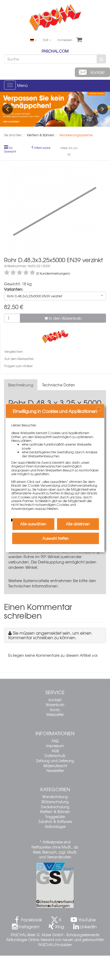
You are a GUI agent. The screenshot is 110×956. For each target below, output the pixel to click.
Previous (7, 109)
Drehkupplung (51, 562)
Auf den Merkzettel (18, 358)
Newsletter (55, 770)
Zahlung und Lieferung (55, 760)
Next (102, 109)
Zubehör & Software (55, 821)
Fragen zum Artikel (18, 365)
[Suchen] (101, 58)
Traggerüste (55, 816)
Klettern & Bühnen (55, 811)
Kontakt (55, 699)
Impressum (55, 745)
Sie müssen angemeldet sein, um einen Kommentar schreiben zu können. (50, 635)
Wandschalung (55, 796)
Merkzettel (55, 714)
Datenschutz (55, 755)
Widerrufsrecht (55, 765)
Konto (55, 709)
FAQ (55, 740)
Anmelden (64, 40)
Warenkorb (55, 704)
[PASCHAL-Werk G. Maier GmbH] (55, 335)
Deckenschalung (55, 806)
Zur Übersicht (10, 149)
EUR (46, 40)
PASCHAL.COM (55, 51)
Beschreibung (20, 384)
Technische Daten (58, 384)
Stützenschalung (55, 801)
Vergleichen (13, 351)
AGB (55, 750)
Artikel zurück (42, 148)
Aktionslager (55, 826)
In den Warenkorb (65, 318)
